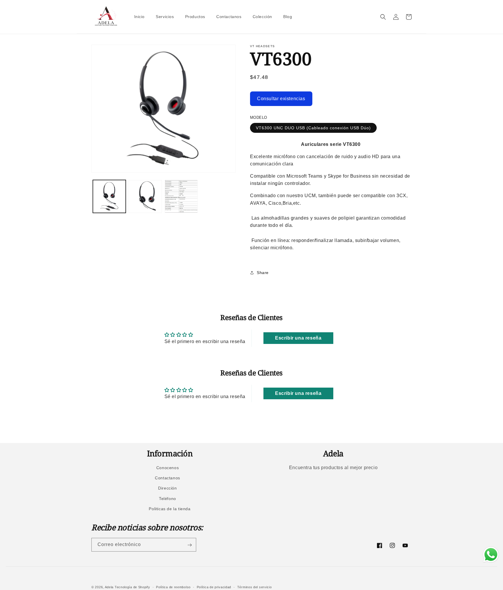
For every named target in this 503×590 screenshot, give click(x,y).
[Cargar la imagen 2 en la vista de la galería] (145, 196)
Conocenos (167, 467)
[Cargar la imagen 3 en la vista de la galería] (181, 196)
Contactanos (167, 478)
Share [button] (263, 272)
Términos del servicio (254, 587)
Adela (109, 587)
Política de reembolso (173, 587)
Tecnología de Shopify (132, 587)
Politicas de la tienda (169, 508)
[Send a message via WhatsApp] (491, 554)
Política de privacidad (214, 587)
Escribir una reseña (298, 337)
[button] (383, 16)
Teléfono (167, 498)
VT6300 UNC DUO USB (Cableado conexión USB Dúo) (313, 128)
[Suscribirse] (189, 545)
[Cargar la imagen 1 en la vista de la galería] (109, 196)
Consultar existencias (281, 98)
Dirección (167, 488)
